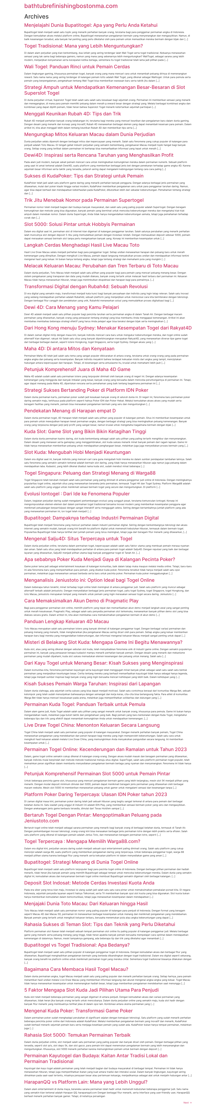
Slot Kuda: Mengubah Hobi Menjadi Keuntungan (77, 452)
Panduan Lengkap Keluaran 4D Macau (66, 621)
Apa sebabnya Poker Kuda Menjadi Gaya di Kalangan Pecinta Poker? (99, 559)
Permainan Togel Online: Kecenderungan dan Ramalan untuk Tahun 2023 (105, 749)
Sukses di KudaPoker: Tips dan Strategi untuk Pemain (84, 176)
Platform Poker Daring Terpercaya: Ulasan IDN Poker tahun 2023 (95, 794)
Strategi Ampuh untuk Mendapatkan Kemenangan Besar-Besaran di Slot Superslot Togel (104, 90)
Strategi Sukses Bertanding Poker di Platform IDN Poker (86, 390)
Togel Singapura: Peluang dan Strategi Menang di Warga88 (90, 473)
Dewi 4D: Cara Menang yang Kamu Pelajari (71, 307)
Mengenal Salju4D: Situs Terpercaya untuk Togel (78, 538)
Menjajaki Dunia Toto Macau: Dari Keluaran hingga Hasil (86, 903)
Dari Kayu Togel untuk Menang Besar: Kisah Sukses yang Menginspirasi (103, 663)
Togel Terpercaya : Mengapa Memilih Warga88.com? (82, 841)
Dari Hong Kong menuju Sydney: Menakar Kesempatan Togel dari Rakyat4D (108, 328)
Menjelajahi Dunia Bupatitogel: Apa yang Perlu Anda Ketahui (91, 25)
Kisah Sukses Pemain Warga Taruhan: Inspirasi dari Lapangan (92, 684)
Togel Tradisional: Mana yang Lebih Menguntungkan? (83, 46)
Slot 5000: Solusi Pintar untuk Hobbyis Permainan (79, 224)
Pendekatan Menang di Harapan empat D (70, 411)
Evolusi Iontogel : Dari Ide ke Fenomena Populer (77, 494)
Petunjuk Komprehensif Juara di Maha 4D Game (77, 369)
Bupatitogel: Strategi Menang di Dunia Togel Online (81, 862)
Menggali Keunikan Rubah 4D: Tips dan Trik (72, 114)
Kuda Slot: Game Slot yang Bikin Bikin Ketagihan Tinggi (85, 431)
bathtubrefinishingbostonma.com (71, 5)
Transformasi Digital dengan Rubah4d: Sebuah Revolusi (86, 286)
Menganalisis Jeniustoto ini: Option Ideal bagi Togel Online (89, 580)
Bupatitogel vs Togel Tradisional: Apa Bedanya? (77, 945)
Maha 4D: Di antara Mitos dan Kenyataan (69, 348)
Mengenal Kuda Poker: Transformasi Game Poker (78, 1011)
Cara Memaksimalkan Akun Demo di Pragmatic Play (81, 601)
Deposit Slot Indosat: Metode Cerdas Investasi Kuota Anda (89, 883)
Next (188, 1102)
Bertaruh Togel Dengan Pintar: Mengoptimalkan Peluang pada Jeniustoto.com (93, 817)
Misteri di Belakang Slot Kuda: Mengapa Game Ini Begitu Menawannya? (103, 642)
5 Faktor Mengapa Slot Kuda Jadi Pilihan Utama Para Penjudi (91, 990)
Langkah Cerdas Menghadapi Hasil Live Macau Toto (81, 245)
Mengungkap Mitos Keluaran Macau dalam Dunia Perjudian (89, 134)
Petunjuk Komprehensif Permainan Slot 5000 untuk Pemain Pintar (97, 773)
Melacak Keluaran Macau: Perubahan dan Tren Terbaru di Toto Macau (101, 266)
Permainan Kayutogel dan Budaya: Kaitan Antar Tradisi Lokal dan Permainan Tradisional (96, 1058)
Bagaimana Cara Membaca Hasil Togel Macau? (76, 969)
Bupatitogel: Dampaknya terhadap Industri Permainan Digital (91, 518)
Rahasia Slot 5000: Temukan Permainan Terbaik (77, 1035)
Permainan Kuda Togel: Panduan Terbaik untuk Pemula (84, 704)
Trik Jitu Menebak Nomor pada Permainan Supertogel (84, 200)
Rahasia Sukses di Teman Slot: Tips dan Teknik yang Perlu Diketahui (99, 924)
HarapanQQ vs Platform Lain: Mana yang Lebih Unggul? (86, 1082)
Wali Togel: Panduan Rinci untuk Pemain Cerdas (77, 66)
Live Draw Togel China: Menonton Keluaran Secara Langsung (92, 725)
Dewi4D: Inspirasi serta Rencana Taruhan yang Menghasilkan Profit (99, 155)
